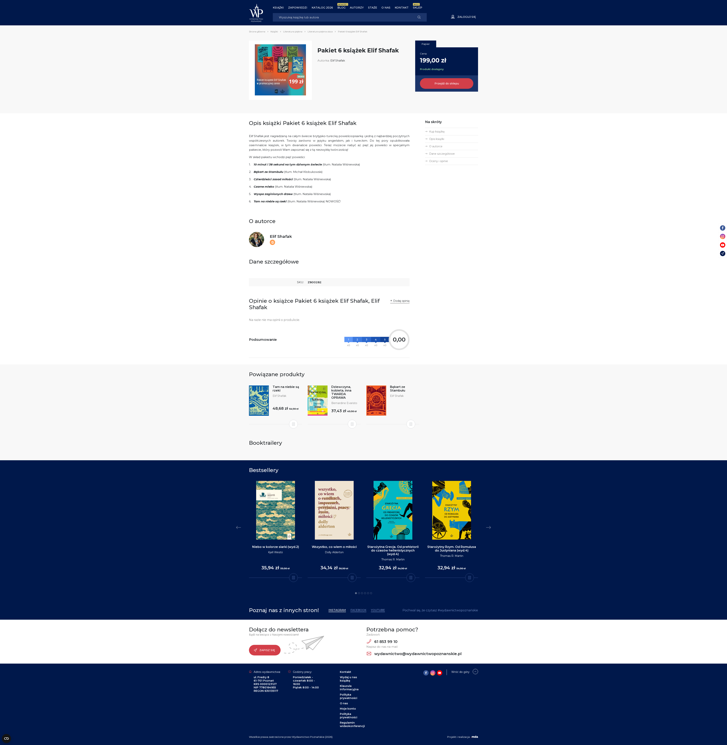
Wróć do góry (460, 672)
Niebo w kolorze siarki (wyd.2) (275, 547)
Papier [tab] (426, 43)
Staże (372, 7)
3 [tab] (362, 593)
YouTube (378, 610)
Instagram (337, 610)
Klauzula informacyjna (349, 687)
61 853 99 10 (385, 641)
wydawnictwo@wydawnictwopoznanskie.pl (417, 653)
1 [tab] (356, 593)
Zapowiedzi (297, 7)
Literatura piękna (292, 31)
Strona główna (257, 31)
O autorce (435, 146)
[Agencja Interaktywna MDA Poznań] (474, 736)
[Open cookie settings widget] (6, 738)
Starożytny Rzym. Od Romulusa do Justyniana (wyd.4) (451, 548)
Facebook (358, 610)
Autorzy (357, 7)
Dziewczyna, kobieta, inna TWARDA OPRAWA (341, 392)
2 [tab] (359, 593)
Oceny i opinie (438, 161)
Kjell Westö (275, 552)
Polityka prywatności (348, 696)
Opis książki (436, 139)
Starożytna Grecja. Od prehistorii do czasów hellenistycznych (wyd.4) (393, 550)
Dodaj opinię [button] (401, 301)
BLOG (341, 7)
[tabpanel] (275, 529)
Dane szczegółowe (442, 153)
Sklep (417, 7)
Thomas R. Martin (393, 559)
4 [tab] (365, 593)
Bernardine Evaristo (344, 403)
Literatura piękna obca (320, 31)
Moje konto (348, 708)
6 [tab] (371, 593)
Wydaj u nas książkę (348, 679)
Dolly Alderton (334, 552)
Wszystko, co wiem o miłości (334, 547)
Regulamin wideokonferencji (352, 724)
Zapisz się (267, 650)
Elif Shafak (337, 60)
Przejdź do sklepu (446, 83)
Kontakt (402, 7)
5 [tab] (368, 593)
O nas (385, 7)
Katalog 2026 (322, 7)
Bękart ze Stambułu (397, 388)
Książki (278, 7)
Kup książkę (437, 131)
